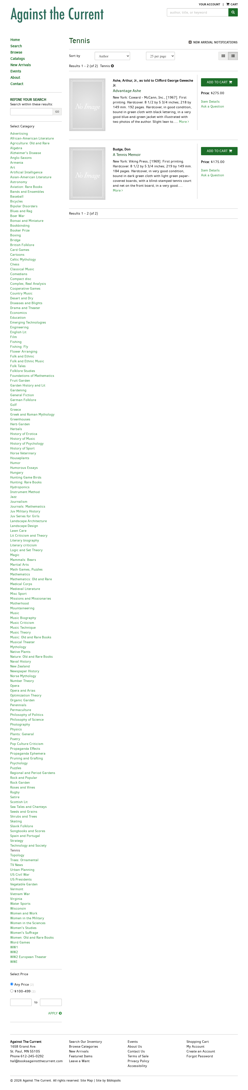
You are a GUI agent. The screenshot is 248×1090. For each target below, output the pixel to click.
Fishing (16, 342)
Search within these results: (31, 104)
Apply (53, 1013)
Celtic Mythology (23, 259)
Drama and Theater (25, 308)
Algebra (16, 148)
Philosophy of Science (27, 719)
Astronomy (18, 182)
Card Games (19, 249)
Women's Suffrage (24, 932)
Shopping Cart (197, 1041)
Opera (14, 685)
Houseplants (19, 458)
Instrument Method (25, 492)
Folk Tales (18, 366)
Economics (18, 312)
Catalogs (17, 58)
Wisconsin (18, 908)
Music (14, 613)
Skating (16, 821)
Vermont (16, 889)
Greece (15, 409)
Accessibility (137, 1066)
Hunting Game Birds (25, 477)
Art (12, 167)
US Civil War (20, 874)
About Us (135, 1046)
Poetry (15, 739)
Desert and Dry (21, 298)
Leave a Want (79, 1061)
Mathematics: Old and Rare (31, 579)
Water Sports (20, 903)
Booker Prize (20, 230)
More (183, 121)
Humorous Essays (24, 467)
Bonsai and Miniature (26, 220)
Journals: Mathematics (27, 506)
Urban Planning (22, 869)
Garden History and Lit (27, 385)
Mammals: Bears (23, 559)
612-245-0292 (32, 1056)
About (15, 77)
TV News (16, 865)
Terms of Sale (138, 1056)
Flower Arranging (23, 351)
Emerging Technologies (28, 322)
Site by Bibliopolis (108, 1080)
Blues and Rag (21, 211)
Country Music (21, 293)
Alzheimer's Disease (25, 153)
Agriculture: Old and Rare (29, 143)
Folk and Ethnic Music (27, 361)
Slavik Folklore (21, 826)
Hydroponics (20, 487)
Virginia (16, 899)
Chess (14, 264)
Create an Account (200, 1051)
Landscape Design (24, 526)
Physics (16, 729)
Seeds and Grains (23, 811)
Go (57, 112)
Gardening (18, 390)
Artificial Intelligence (26, 172)
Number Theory (22, 681)
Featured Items (81, 1056)
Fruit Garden (20, 380)
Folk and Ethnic (22, 356)
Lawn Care (18, 530)
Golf (13, 404)
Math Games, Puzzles (26, 569)
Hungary (16, 472)
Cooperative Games (25, 288)
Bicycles (16, 201)
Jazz (13, 497)
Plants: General (22, 734)
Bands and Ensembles (27, 191)
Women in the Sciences (28, 923)
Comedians (18, 274)
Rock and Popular (23, 777)
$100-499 (24, 991)
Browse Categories (83, 1046)
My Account (195, 1046)
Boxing (15, 235)
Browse (16, 52)
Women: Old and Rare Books (32, 937)
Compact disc (20, 279)
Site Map (86, 1080)
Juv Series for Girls (24, 516)
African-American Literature (32, 138)
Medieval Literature (25, 589)
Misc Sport (18, 593)
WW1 (14, 947)
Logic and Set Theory (26, 550)
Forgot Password (199, 1056)
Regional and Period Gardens (32, 773)
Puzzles (15, 768)
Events (15, 71)
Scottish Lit (19, 802)
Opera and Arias (22, 690)
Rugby (15, 792)
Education (18, 317)
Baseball (16, 196)
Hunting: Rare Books (26, 482)
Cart (234, 4)
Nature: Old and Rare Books (31, 656)
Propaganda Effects (25, 748)
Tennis (15, 850)
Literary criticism (23, 545)
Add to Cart (217, 82)
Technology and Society (28, 845)
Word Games (20, 942)
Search (16, 46)
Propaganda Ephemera (28, 753)
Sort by (74, 56)
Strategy (16, 840)
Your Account (209, 4)
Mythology (18, 647)
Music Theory (20, 632)
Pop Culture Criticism (26, 744)
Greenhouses (20, 419)
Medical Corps (21, 584)
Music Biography (23, 618)
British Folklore (22, 245)
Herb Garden (20, 424)
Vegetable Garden (24, 884)
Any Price (23, 984)
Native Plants (20, 651)
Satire (14, 797)
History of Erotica (23, 434)
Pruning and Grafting (26, 758)
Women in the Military (27, 918)
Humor (15, 463)
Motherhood (19, 603)
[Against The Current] (75, 14)
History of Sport (22, 448)
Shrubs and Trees (23, 816)
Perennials (18, 705)
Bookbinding (20, 225)
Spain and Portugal (25, 836)
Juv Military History (25, 511)
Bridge (15, 240)
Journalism (18, 501)
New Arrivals (20, 64)
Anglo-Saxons (21, 157)
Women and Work (23, 913)
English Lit (18, 332)
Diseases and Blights (26, 303)
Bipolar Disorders (24, 206)
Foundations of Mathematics (32, 375)
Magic (14, 555)
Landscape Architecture (28, 521)
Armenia (16, 162)
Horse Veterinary (23, 453)
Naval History (20, 661)
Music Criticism (22, 622)
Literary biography (24, 540)
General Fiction (22, 395)
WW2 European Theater (28, 957)
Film (13, 337)
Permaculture (20, 710)
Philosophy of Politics (26, 714)
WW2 (14, 952)
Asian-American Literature (30, 177)
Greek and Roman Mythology (32, 414)
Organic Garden (22, 700)
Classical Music (22, 269)
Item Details (210, 101)
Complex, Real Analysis (28, 283)
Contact (16, 83)
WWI (13, 961)
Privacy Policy (138, 1061)
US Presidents (21, 879)
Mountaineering (22, 608)
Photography (20, 724)
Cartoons (17, 254)
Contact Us (136, 1051)
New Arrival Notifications (215, 42)
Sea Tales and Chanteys (28, 806)
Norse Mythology (23, 676)
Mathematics (20, 574)
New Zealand (20, 666)
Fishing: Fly (19, 346)
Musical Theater (22, 642)
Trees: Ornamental (24, 860)
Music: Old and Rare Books (30, 637)
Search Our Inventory (85, 1041)
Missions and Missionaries (30, 598)
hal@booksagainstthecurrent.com (36, 1061)
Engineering (19, 327)
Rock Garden (20, 782)
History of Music (22, 438)
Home (15, 39)
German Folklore (23, 400)
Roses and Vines (22, 787)
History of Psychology (27, 443)
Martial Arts (19, 564)
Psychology (19, 763)
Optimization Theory (25, 695)
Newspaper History (24, 671)
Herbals (16, 429)
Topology (17, 855)
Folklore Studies (22, 371)
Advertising (19, 133)
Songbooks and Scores (27, 831)
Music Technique (23, 627)
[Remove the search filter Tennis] (112, 66)
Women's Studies (23, 928)
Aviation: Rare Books (26, 187)
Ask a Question (212, 106)
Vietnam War (20, 894)
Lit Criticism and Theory (28, 535)
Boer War (17, 216)
